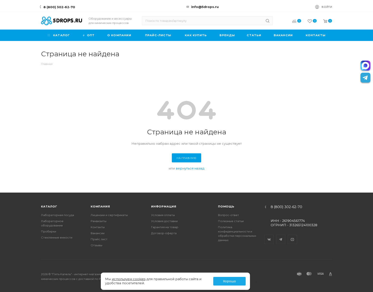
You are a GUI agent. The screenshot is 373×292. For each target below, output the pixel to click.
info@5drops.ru (205, 7)
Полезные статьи (231, 221)
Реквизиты (98, 221)
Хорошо (229, 281)
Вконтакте (269, 236)
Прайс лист (99, 239)
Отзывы (96, 245)
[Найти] (267, 20)
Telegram (280, 236)
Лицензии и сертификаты (109, 215)
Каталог (49, 206)
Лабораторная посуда (57, 215)
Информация (163, 206)
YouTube (292, 236)
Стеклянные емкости (56, 237)
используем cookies (128, 279)
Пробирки (48, 231)
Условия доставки (164, 221)
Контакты (98, 227)
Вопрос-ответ (228, 215)
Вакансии (97, 233)
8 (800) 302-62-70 (59, 7)
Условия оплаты (163, 215)
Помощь (226, 206)
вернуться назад (190, 168)
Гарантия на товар (164, 227)
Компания (100, 206)
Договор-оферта (164, 233)
